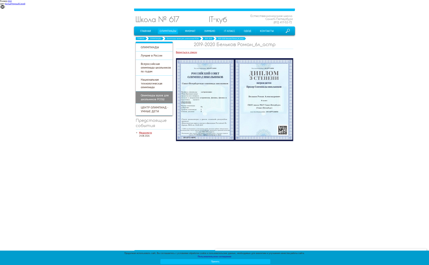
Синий (22, 4)
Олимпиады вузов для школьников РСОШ (183, 38)
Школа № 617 (157, 19)
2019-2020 (208, 38)
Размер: (4, 1)
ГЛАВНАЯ (140, 38)
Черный (15, 4)
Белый (8, 4)
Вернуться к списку (186, 52)
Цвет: (2, 4)
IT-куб (218, 19)
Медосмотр (145, 132)
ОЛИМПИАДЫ (155, 38)
